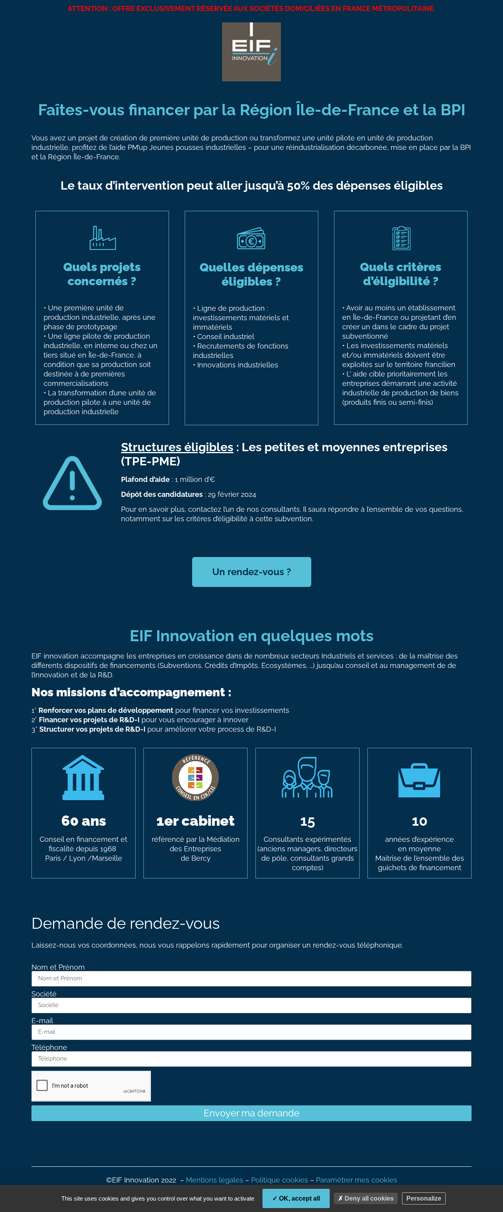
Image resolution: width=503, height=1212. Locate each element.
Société (45, 994)
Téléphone (50, 1047)
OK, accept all (298, 1198)
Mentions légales (214, 1180)
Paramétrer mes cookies (356, 1180)
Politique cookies (279, 1180)
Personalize (423, 1198)
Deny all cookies (368, 1198)
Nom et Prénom (59, 967)
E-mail (43, 1020)
